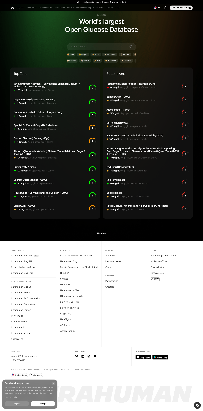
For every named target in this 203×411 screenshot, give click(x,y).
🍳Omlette (116, 60)
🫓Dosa (128, 54)
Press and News (113, 261)
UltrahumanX (98, 8)
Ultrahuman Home (20, 293)
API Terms (65, 325)
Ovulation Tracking (83, 8)
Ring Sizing (65, 314)
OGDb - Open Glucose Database (76, 256)
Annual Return (67, 331)
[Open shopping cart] (165, 8)
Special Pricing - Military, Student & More (80, 267)
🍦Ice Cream (100, 54)
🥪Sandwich (100, 60)
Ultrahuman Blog (68, 261)
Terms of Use (157, 273)
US (158, 8)
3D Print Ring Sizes (69, 302)
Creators (109, 287)
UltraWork (65, 285)
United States (21, 375)
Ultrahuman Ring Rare (22, 273)
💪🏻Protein (115, 54)
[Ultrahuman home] (12, 8)
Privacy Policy (157, 267)
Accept (43, 404)
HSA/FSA (109, 8)
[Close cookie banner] (53, 383)
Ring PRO (20, 8)
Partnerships (111, 281)
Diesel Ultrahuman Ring (23, 267)
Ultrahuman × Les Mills (71, 296)
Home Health (60, 8)
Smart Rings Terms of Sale (164, 256)
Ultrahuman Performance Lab (26, 298)
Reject (16, 404)
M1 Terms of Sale (159, 261)
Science (64, 279)
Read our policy (11, 397)
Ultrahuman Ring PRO (24, 256)
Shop (117, 8)
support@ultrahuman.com (24, 356)
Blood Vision (31, 8)
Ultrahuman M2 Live (21, 287)
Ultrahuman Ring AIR (21, 261)
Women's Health (19, 322)
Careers (109, 267)
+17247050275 (18, 360)
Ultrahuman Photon (21, 310)
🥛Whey (129, 60)
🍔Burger (73, 54)
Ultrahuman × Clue (69, 290)
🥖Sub (87, 60)
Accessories (17, 339)
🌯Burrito (74, 60)
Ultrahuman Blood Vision (23, 304)
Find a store (36, 375)
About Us (110, 256)
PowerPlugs (17, 316)
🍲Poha (86, 54)
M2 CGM (70, 8)
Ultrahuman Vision (20, 333)
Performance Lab (45, 8)
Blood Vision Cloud (69, 308)
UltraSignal (65, 319)
